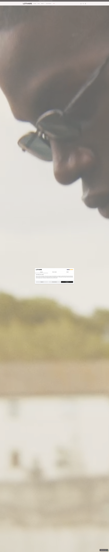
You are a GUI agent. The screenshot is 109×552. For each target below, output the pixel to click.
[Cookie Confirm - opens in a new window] (70, 269)
